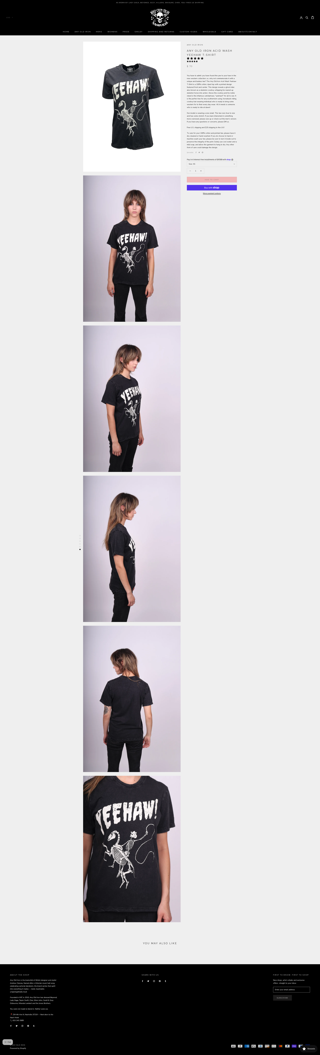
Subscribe (282, 998)
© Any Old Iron (17, 1045)
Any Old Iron (83, 32)
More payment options (212, 193)
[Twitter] (199, 152)
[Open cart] (312, 17)
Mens (99, 32)
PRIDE (126, 32)
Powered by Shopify (18, 1048)
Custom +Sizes (189, 32)
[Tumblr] (34, 1025)
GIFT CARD (227, 32)
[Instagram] (22, 1025)
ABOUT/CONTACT (247, 32)
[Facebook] (196, 152)
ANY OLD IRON (195, 45)
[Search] (307, 17)
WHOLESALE (209, 32)
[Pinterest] (202, 152)
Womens (113, 32)
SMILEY (139, 32)
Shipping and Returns (161, 32)
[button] (196, 58)
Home (66, 32)
